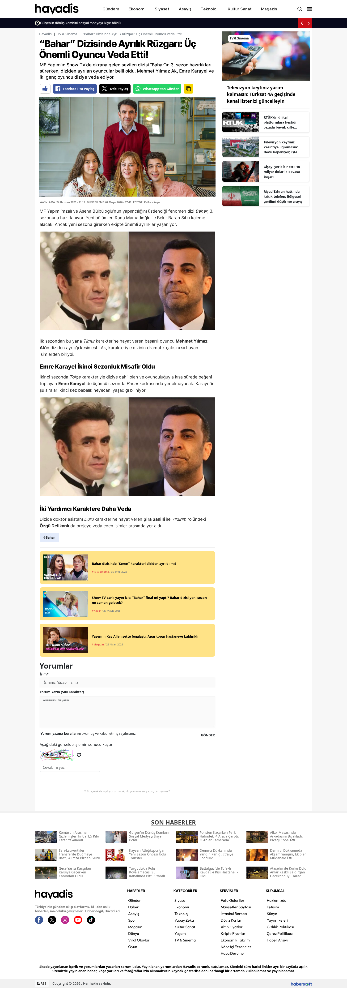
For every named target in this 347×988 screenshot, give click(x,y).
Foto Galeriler (233, 900)
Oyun (132, 946)
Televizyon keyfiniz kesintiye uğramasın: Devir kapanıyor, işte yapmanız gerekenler (281, 147)
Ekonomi (181, 907)
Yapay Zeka (184, 920)
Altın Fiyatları (232, 926)
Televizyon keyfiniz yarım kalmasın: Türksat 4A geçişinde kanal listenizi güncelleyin (261, 94)
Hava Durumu (232, 953)
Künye (272, 913)
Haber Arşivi (277, 940)
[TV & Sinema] (266, 55)
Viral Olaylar (139, 940)
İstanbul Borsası (234, 913)
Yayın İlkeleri (277, 920)
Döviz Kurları (231, 920)
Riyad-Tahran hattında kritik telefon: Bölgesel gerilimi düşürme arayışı (283, 196)
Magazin (135, 926)
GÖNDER (208, 735)
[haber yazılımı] (301, 983)
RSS (43, 983)
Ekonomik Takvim (235, 940)
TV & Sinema (67, 34)
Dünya (133, 933)
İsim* (44, 674)
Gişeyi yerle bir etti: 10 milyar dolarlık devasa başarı (282, 171)
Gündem (135, 900)
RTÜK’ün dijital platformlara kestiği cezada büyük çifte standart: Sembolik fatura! (285, 122)
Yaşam (180, 933)
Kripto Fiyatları (233, 933)
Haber (133, 907)
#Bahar (49, 537)
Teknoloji (182, 913)
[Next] (308, 23)
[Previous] (301, 23)
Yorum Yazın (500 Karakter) (62, 692)
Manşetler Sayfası (236, 907)
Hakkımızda (276, 900)
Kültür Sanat (184, 926)
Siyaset (180, 900)
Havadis (45, 34)
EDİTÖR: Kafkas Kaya (146, 202)
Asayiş (133, 913)
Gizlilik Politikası (280, 926)
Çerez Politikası (280, 933)
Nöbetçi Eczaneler (236, 946)
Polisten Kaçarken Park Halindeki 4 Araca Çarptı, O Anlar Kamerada (94, 23)
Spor (132, 920)
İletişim (273, 907)
